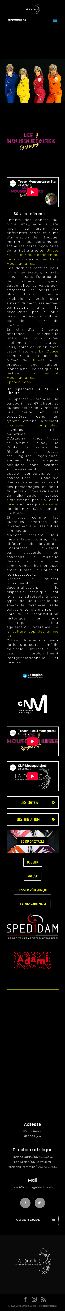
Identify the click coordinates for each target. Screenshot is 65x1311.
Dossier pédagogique (32, 890)
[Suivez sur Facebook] (25, 1203)
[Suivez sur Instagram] (40, 1203)
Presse (33, 876)
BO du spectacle (32, 841)
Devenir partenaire (33, 904)
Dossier (32, 862)
